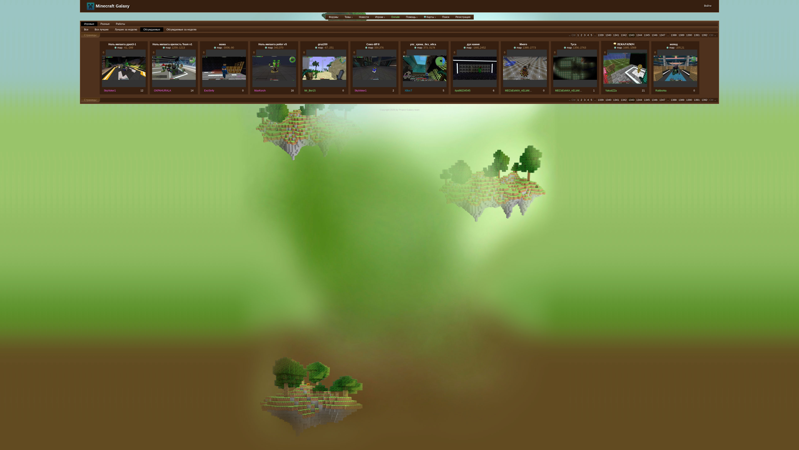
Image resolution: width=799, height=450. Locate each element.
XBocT (408, 90)
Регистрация (462, 17)
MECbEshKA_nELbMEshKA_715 (524, 90)
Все (86, 29)
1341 (616, 35)
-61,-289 (128, 47)
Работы (120, 23)
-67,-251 (329, 47)
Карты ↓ (431, 17)
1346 (655, 35)
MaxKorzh (260, 90)
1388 (674, 35)
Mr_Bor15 (310, 90)
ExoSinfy (209, 90)
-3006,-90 (228, 47)
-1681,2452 (479, 47)
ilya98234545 (462, 90)
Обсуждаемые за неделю (181, 29)
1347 (662, 35)
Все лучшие (102, 29)
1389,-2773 (529, 47)
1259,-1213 (178, 47)
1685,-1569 (629, 47)
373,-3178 (429, 47)
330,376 (379, 47)
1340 (608, 35)
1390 (689, 35)
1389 (681, 35)
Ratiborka (660, 90)
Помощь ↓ (412, 17)
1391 (697, 35)
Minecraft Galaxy (112, 6)
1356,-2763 (579, 47)
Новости (364, 17)
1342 (624, 35)
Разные (105, 23)
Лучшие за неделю (126, 29)
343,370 (278, 47)
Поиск (445, 17)
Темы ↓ (349, 17)
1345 (647, 35)
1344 (639, 35)
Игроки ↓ (380, 17)
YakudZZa (611, 90)
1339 (601, 35)
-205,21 (680, 47)
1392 (704, 35)
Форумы (333, 17)
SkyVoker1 (110, 90)
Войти (707, 5)
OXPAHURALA (162, 90)
